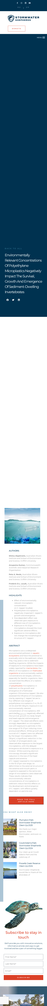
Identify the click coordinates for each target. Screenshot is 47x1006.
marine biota (31, 668)
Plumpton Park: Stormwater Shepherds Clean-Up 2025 (30, 822)
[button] (41, 37)
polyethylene (16, 686)
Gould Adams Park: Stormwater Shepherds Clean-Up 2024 (30, 845)
